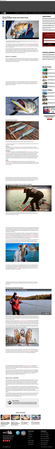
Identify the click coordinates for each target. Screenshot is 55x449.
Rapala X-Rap (17, 268)
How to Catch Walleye (45, 440)
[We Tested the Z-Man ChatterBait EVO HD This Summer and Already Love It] (44, 73)
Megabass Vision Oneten (31, 236)
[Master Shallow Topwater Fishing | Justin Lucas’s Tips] (44, 103)
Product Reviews (31, 440)
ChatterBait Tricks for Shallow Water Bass (51, 96)
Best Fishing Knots (44, 444)
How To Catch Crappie (45, 434)
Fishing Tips (30, 436)
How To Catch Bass (44, 432)
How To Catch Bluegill (44, 436)
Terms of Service (44, 446)
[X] (5, 440)
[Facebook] (3, 440)
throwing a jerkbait (27, 46)
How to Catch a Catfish (45, 438)
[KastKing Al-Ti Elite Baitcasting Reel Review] (44, 86)
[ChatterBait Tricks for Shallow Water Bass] (44, 96)
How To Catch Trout (44, 442)
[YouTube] (7, 440)
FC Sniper (26, 320)
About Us (29, 432)
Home (3, 16)
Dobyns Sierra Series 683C (30, 350)
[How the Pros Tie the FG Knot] (44, 99)
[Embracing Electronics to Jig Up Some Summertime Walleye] (44, 83)
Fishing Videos (30, 444)
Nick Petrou (15, 401)
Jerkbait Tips (7, 16)
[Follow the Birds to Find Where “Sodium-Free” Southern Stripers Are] (44, 80)
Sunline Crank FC (20, 320)
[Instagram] (9, 440)
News (29, 438)
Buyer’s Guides (30, 442)
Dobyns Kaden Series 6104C (28, 365)
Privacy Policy (50, 446)
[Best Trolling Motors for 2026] (44, 70)
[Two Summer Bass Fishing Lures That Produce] (44, 93)
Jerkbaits (7, 143)
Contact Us (30, 434)
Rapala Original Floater (17, 147)
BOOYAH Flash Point (30, 151)
